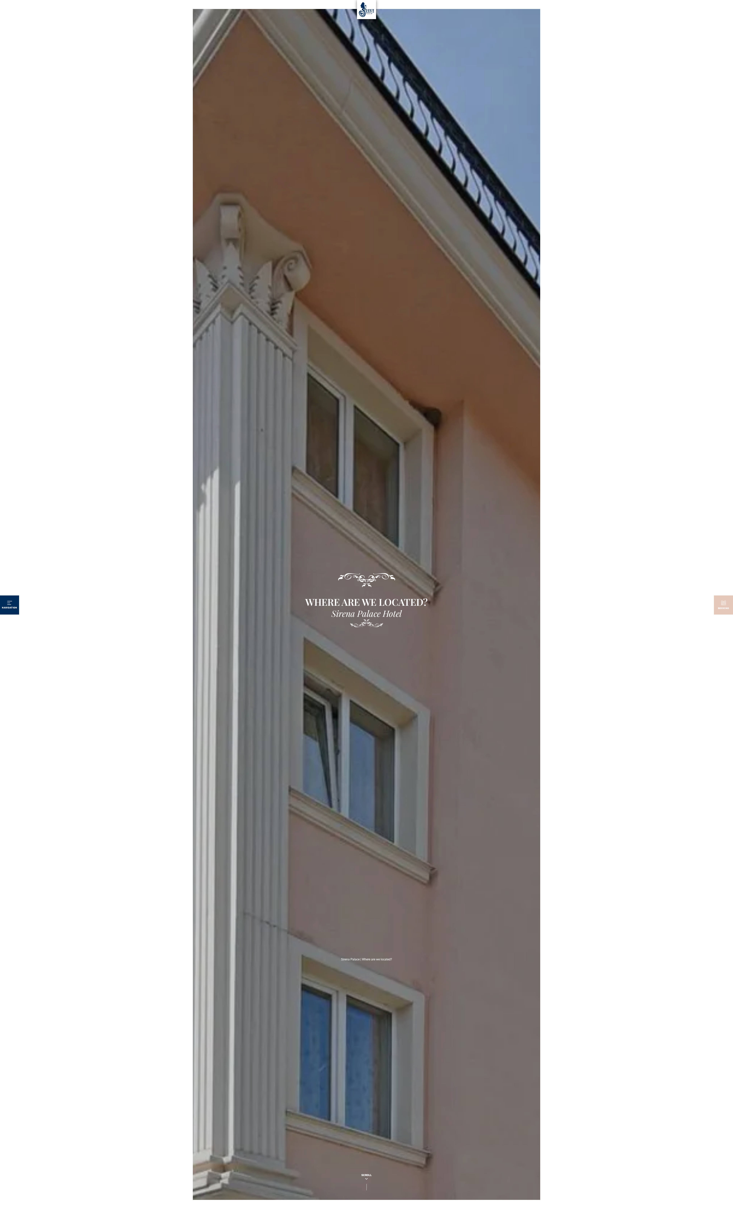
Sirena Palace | (351, 959)
